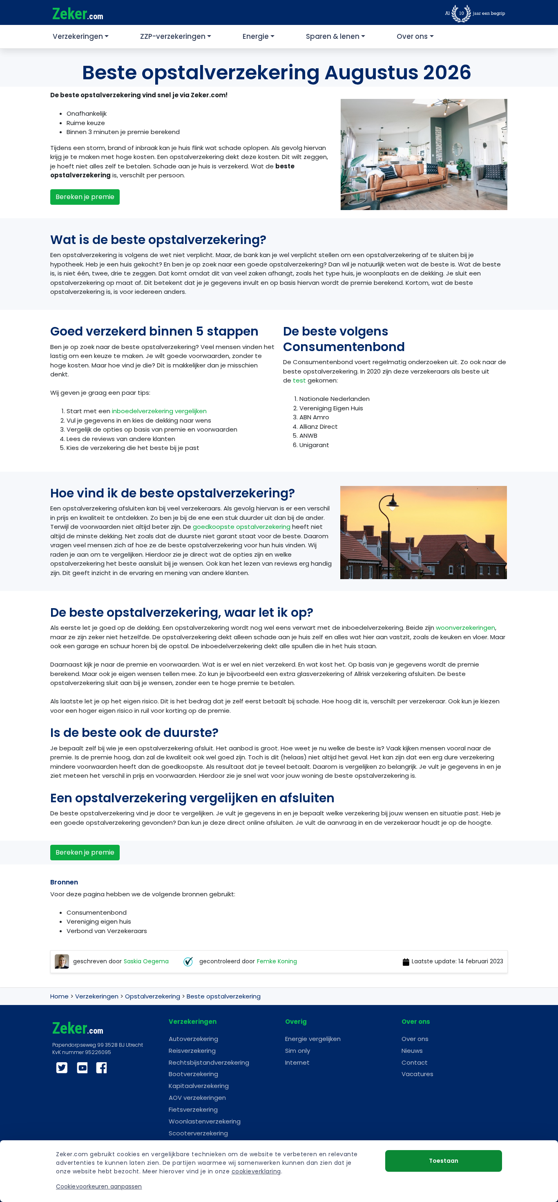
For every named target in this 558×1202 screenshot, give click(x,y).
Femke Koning (277, 961)
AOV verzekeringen (197, 1097)
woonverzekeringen (465, 627)
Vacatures (417, 1074)
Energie (256, 36)
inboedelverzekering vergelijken (159, 411)
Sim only (297, 1050)
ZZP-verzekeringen (172, 36)
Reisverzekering (192, 1050)
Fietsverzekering (193, 1109)
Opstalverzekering (152, 996)
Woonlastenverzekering (205, 1121)
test (299, 380)
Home (59, 996)
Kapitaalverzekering (199, 1085)
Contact (415, 1062)
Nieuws (412, 1050)
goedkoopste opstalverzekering (241, 526)
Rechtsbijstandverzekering (209, 1062)
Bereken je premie (85, 196)
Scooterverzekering (198, 1133)
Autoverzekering (193, 1038)
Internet (297, 1062)
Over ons (412, 36)
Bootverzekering (193, 1074)
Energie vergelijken (313, 1038)
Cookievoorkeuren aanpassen (99, 1186)
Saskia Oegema (146, 961)
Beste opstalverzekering (224, 996)
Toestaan (443, 1161)
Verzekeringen (78, 36)
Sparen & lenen (332, 36)
